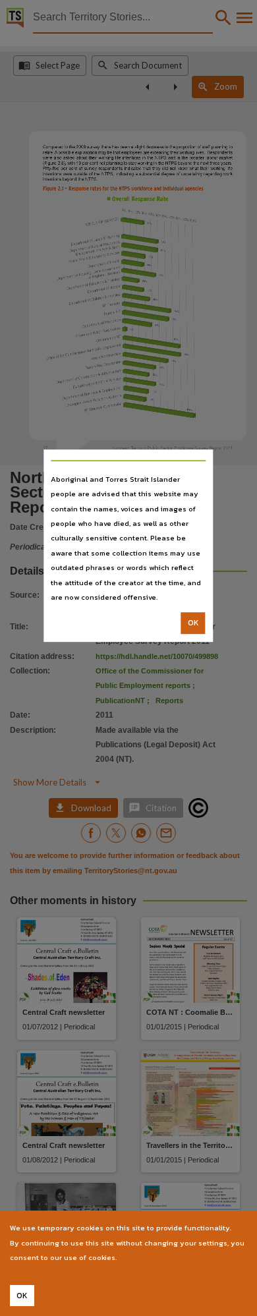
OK (193, 623)
